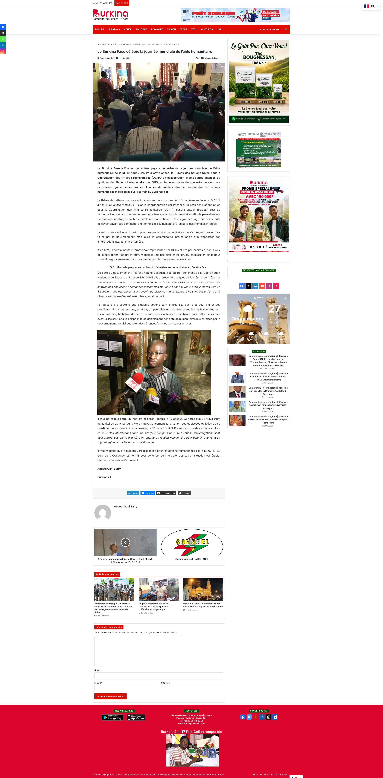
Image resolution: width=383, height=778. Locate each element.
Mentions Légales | (180, 715)
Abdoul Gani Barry (107, 58)
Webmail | (190, 718)
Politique (141, 29)
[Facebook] (3, 27)
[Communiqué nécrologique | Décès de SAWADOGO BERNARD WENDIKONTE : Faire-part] (237, 406)
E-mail (98, 683)
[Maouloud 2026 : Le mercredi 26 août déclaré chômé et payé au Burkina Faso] (203, 589)
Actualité (112, 44)
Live (219, 29)
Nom (97, 670)
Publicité (180, 718)
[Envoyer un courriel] (117, 58)
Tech (194, 29)
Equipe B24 (200, 718)
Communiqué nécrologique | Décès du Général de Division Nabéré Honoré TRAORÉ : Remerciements (268, 376)
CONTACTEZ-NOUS (269, 29)
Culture (206, 29)
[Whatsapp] (3, 39)
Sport (183, 29)
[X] (3, 33)
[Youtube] (255, 719)
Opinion (171, 29)
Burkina (113, 29)
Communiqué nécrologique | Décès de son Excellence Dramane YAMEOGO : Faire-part (268, 390)
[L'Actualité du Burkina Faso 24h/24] (110, 14)
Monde (128, 29)
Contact (208, 715)
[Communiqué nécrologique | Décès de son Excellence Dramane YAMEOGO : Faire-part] (237, 392)
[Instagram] (3, 51)
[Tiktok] (268, 719)
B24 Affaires (281, 774)
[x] (249, 719)
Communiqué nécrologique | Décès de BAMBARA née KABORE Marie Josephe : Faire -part (268, 419)
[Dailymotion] (275, 719)
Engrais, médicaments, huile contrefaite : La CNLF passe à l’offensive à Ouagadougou (153, 606)
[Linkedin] (3, 45)
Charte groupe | (196, 715)
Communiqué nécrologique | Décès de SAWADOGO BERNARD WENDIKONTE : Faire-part (268, 405)
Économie (157, 29)
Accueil (99, 29)
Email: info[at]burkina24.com (191, 723)
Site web (165, 683)
